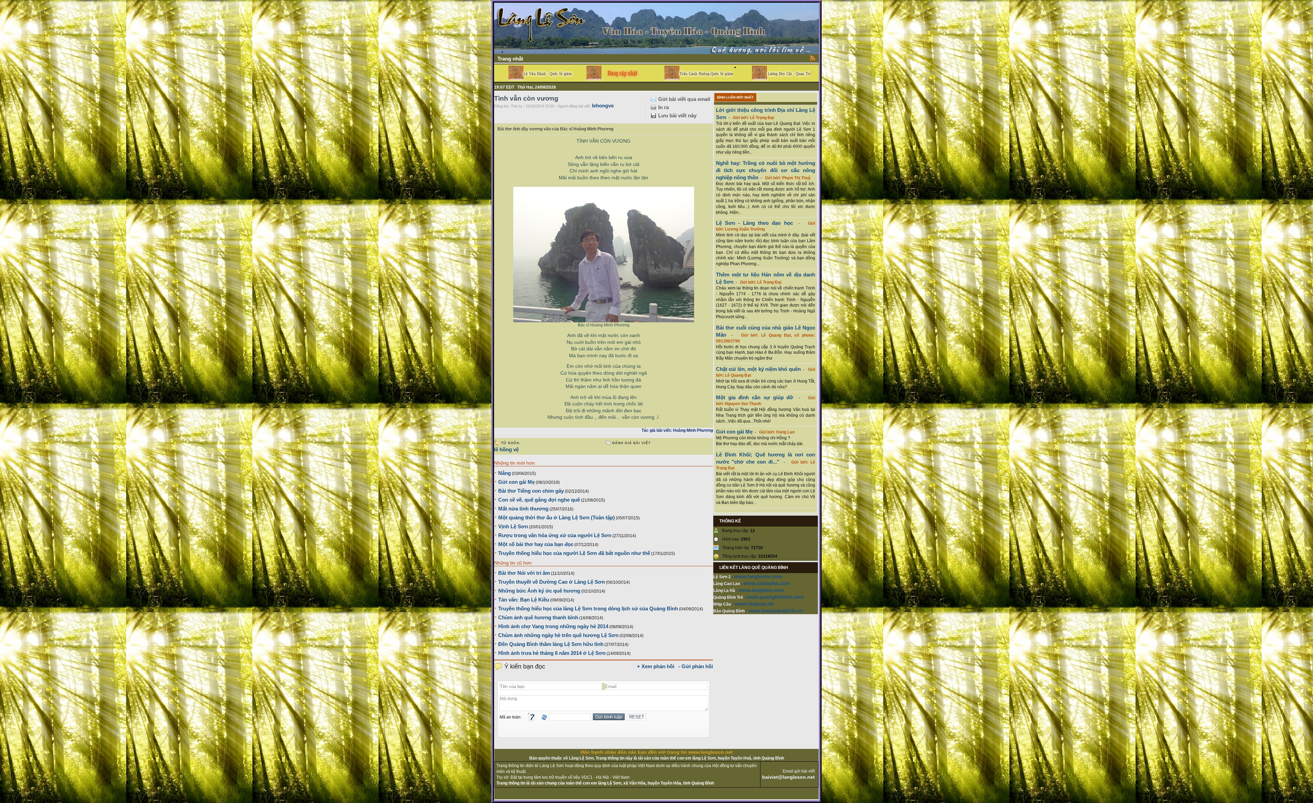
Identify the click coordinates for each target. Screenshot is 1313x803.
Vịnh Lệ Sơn (513, 526)
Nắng (504, 473)
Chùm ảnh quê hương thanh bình (538, 617)
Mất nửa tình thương (523, 508)
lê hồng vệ (506, 449)
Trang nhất (510, 59)
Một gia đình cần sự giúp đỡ (754, 397)
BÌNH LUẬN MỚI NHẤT (735, 97)
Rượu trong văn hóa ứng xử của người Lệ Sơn (554, 535)
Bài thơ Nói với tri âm (524, 573)
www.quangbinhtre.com (775, 597)
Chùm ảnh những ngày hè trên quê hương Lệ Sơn (558, 635)
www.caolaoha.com (766, 583)
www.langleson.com (758, 576)
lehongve (603, 105)
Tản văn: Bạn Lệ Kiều (523, 600)
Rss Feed (812, 58)
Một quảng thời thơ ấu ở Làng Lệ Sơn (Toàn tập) (556, 517)
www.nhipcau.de (754, 604)
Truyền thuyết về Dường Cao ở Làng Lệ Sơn (551, 582)
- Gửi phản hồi (695, 666)
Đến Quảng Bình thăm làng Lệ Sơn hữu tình (551, 644)
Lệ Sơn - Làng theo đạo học (754, 223)
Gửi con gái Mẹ (516, 482)
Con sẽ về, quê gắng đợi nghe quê (539, 500)
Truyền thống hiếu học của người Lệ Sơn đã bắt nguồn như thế (574, 553)
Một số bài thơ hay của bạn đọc (535, 544)
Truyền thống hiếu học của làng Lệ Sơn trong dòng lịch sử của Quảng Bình (588, 608)
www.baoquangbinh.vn (775, 610)
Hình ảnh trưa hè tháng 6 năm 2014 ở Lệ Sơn (552, 653)
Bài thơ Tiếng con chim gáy (531, 491)
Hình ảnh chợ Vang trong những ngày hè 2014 (553, 626)
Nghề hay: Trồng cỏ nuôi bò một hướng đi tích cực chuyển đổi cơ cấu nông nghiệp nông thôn (765, 170)
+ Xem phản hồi (655, 666)
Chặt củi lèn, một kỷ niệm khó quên (758, 369)
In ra (663, 107)
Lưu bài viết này (677, 115)
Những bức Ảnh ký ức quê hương (539, 591)
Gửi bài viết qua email (684, 99)
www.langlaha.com (761, 590)
